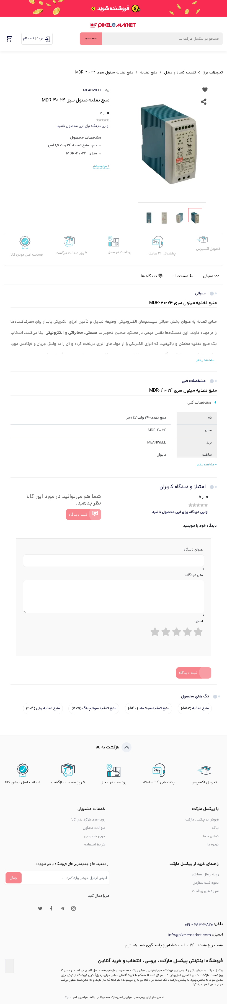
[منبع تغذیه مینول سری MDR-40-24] (169, 144)
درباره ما (213, 844)
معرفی (208, 276)
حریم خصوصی (94, 836)
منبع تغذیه (148, 72)
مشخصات (180, 276)
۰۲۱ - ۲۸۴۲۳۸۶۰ (199, 924)
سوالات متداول (94, 827)
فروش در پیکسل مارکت (202, 819)
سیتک (67, 997)
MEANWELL (92, 90)
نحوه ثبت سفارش (206, 882)
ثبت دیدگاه (78, 514)
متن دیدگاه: (194, 575)
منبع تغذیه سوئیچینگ (98, 708)
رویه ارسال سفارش (205, 874)
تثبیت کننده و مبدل (179, 72)
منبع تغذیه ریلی (47, 708)
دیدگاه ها (149, 276)
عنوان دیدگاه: (192, 549)
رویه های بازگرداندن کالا (88, 819)
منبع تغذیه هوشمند (153, 708)
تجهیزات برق (212, 72)
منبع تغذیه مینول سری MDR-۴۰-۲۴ (104, 72)
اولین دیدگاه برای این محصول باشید (83, 126)
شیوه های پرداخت (205, 891)
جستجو (91, 38)
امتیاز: (198, 621)
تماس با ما (211, 836)
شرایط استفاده (94, 844)
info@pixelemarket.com (189, 935)
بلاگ (215, 827)
